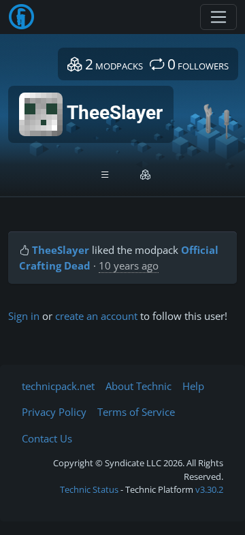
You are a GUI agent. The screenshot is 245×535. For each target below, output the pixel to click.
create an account (96, 316)
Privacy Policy (54, 412)
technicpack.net (58, 386)
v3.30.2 (209, 489)
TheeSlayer (60, 250)
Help (193, 386)
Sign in (23, 316)
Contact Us (47, 438)
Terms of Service (136, 412)
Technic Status (89, 489)
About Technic (138, 386)
